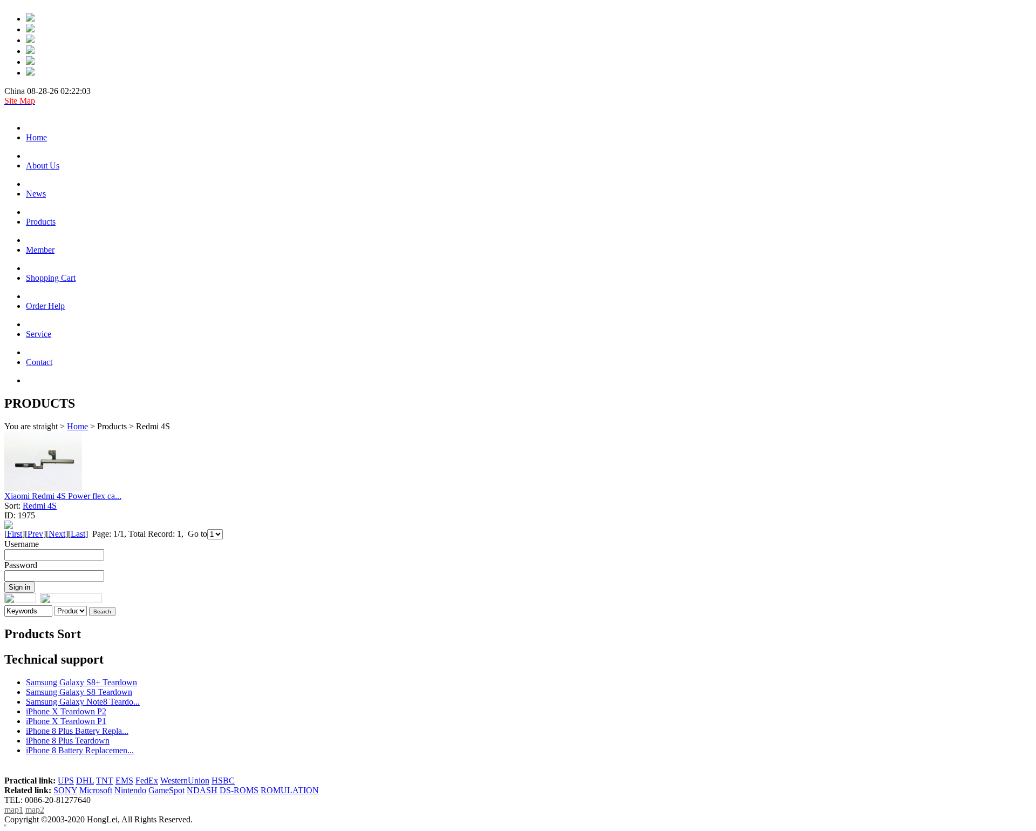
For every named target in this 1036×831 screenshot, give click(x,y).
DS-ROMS (239, 790)
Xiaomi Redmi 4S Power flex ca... (62, 496)
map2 (34, 809)
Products (41, 221)
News (36, 193)
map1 (13, 809)
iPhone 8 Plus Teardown (68, 740)
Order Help (45, 305)
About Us (42, 165)
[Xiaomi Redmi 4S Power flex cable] (43, 488)
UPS (66, 780)
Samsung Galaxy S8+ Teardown (81, 682)
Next (57, 533)
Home (36, 137)
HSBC (223, 780)
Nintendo (130, 790)
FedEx (146, 780)
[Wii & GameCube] (30, 51)
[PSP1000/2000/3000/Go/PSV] (30, 40)
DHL (85, 780)
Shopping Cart (51, 277)
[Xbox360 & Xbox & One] (30, 61)
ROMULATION (290, 790)
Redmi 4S (40, 505)
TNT (104, 780)
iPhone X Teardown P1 (66, 721)
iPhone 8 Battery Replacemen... (80, 750)
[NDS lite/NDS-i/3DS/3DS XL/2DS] (30, 72)
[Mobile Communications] (30, 18)
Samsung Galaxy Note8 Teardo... (83, 701)
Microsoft (95, 790)
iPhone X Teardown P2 (66, 711)
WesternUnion (184, 780)
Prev (35, 533)
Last (78, 533)
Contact (39, 362)
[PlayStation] (30, 29)
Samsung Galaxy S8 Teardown (79, 692)
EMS (124, 780)
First (14, 533)
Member (40, 249)
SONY (65, 790)
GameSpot (166, 790)
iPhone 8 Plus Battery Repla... (77, 730)
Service (38, 334)
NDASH (202, 790)
